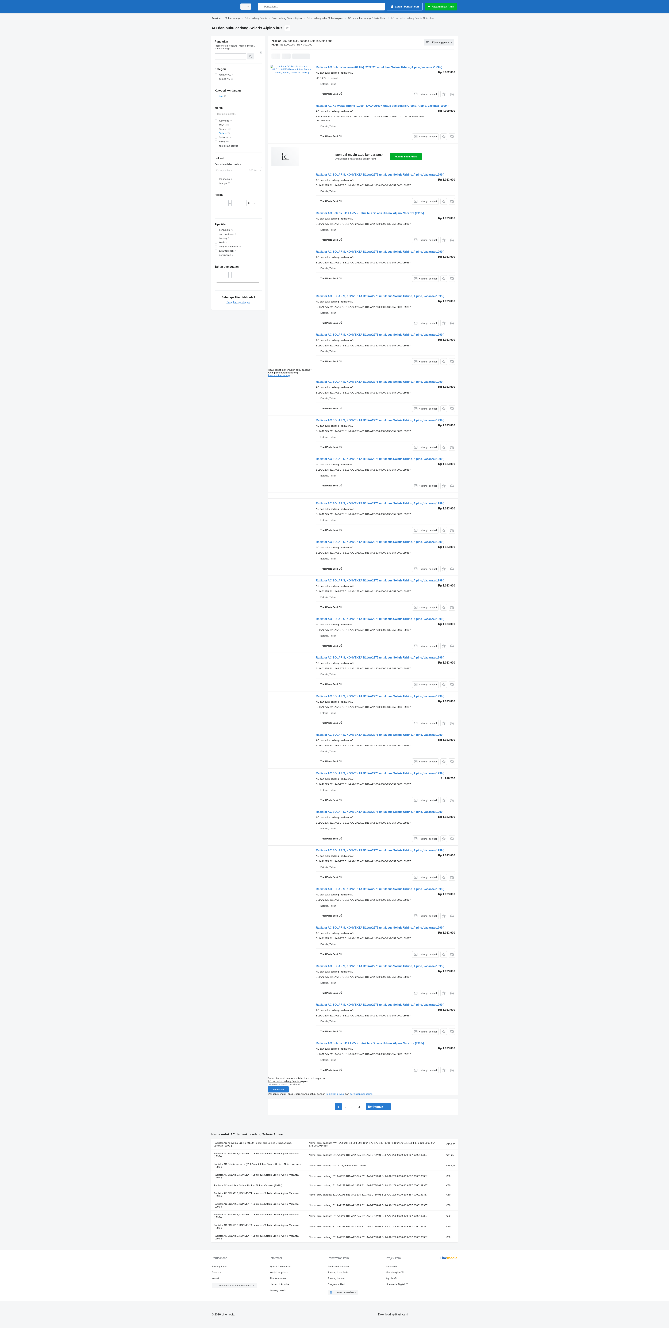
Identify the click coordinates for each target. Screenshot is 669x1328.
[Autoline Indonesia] (224, 6)
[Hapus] (261, 52)
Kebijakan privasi (279, 1272)
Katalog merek (278, 1290)
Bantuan (216, 1272)
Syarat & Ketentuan (280, 1266)
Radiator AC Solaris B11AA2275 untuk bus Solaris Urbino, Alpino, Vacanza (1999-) (370, 213)
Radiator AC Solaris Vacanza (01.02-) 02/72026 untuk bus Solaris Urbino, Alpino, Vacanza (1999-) (379, 67)
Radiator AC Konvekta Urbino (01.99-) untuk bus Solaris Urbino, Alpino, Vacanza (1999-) (253, 1144)
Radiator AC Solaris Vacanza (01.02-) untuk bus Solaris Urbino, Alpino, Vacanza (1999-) (257, 1165)
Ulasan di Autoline (279, 1284)
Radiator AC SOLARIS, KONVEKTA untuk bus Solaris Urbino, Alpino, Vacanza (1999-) (256, 1155)
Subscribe (278, 1089)
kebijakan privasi (335, 1093)
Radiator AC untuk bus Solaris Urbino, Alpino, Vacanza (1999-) (248, 1185)
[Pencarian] (261, 6)
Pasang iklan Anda (406, 156)
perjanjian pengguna (361, 1093)
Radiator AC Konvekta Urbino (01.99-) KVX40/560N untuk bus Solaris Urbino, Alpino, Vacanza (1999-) (382, 105)
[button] (443, 94)
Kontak (215, 1278)
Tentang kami (219, 1266)
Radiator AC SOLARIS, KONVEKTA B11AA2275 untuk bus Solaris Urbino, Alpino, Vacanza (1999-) (380, 174)
